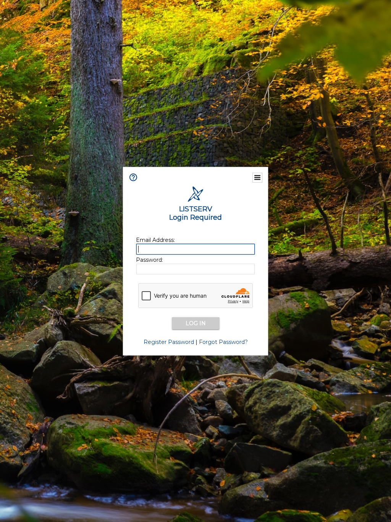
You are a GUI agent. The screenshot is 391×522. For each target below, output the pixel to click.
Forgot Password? (223, 342)
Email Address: (155, 240)
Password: (149, 259)
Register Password (169, 342)
